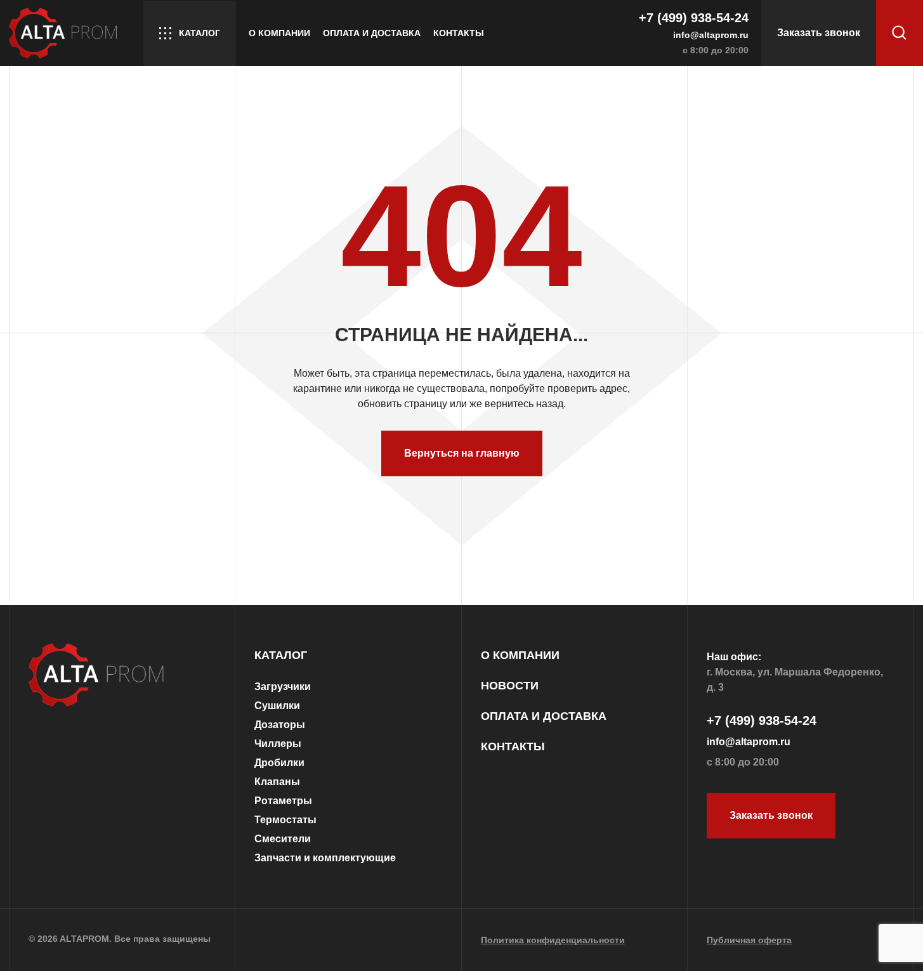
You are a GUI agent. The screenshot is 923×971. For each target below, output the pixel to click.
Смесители (282, 838)
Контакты (458, 33)
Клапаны (277, 781)
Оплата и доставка (372, 33)
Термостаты (285, 819)
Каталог (199, 33)
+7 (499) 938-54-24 (694, 17)
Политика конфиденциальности (553, 940)
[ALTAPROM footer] (122, 676)
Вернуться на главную (462, 453)
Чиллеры (277, 743)
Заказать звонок (818, 32)
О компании (279, 33)
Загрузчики (282, 686)
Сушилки (277, 705)
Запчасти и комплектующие (325, 857)
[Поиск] (899, 33)
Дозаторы (279, 724)
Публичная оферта (749, 940)
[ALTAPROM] (70, 33)
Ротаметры (283, 800)
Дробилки (279, 762)
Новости (510, 686)
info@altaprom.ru (711, 34)
